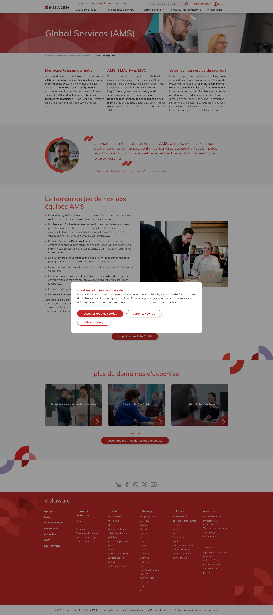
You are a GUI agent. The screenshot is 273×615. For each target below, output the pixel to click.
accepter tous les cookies (100, 313)
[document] (136, 307)
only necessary (94, 322)
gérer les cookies (144, 313)
